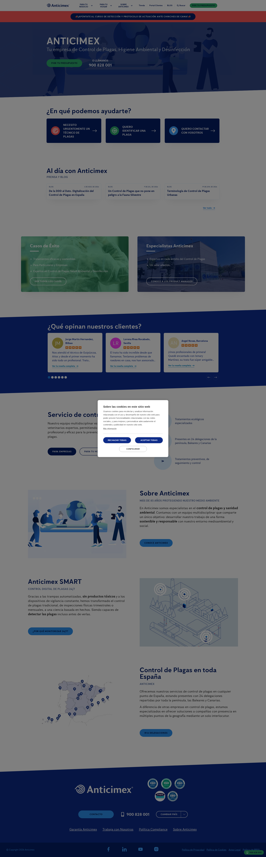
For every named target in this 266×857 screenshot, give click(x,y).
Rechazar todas (117, 440)
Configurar (133, 449)
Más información (110, 428)
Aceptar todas (148, 440)
